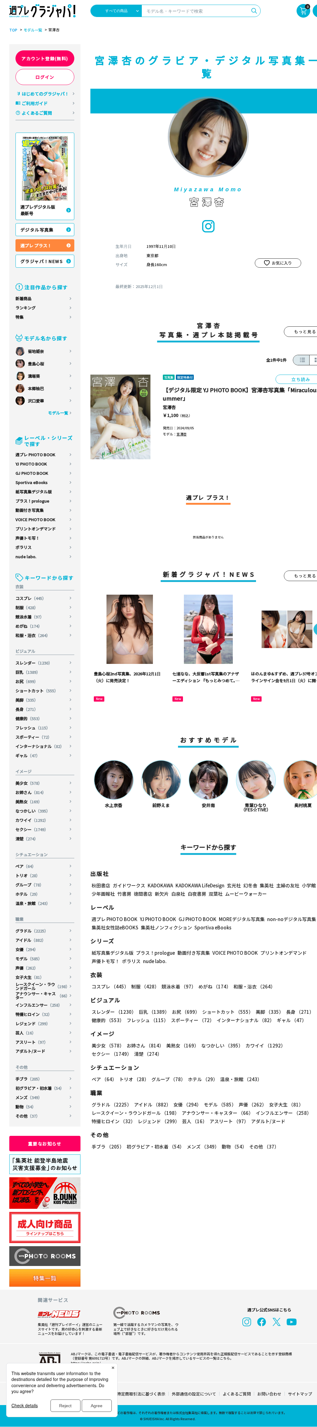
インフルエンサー (38, 1005)
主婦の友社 (287, 885)
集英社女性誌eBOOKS (115, 927)
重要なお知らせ (45, 1143)
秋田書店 (101, 885)
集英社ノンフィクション (166, 927)
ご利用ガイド (35, 103)
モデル (28, 959)
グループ (29, 885)
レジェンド (32, 1023)
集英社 (267, 885)
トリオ (27, 875)
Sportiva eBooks (31, 482)
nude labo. (25, 556)
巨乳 (27, 672)
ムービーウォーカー (246, 893)
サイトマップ (300, 1394)
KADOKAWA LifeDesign (200, 885)
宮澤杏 (169, 407)
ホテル (27, 894)
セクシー (31, 829)
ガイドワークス (129, 885)
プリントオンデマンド (35, 529)
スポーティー (33, 737)
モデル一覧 (33, 30)
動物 (25, 1107)
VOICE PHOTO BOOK (35, 519)
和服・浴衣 (32, 635)
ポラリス (23, 547)
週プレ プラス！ (36, 245)
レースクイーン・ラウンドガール (42, 986)
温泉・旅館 (32, 903)
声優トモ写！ (27, 538)
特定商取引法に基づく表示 (141, 1394)
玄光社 (234, 885)
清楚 (26, 839)
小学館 (309, 885)
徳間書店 (143, 893)
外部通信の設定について (194, 1394)
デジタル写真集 (37, 230)
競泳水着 (29, 617)
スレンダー (33, 663)
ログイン (44, 77)
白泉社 (178, 893)
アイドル (30, 940)
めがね (28, 626)
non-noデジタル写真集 (291, 919)
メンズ (28, 1097)
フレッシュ (32, 728)
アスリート (31, 1042)
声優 (26, 968)
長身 (26, 709)
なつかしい (32, 811)
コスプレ (30, 598)
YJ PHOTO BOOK (31, 464)
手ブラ (28, 1079)
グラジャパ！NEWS (41, 261)
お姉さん (30, 792)
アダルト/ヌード (30, 1051)
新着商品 (23, 298)
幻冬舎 (250, 885)
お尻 (26, 681)
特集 (19, 317)
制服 (26, 607)
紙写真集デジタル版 (33, 492)
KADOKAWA (160, 885)
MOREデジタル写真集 (242, 919)
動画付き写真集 (29, 510)
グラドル (31, 931)
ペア (25, 866)
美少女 (28, 783)
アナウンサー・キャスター (42, 995)
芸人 (25, 1033)
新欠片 (162, 893)
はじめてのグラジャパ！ (45, 93)
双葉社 (216, 893)
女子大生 (29, 977)
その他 (27, 1116)
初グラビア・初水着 (39, 1088)
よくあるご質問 (37, 112)
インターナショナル (39, 746)
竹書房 (124, 893)
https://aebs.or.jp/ (86, 1363)
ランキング (25, 308)
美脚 (26, 700)
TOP (13, 30)
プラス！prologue (32, 501)
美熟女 (28, 802)
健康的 (28, 718)
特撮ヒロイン (33, 1014)
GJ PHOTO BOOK (31, 473)
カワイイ (31, 820)
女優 (26, 949)
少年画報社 (103, 893)
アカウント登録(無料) (44, 58)
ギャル (27, 755)
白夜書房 (197, 893)
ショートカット (36, 691)
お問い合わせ (269, 1394)
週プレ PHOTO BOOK (35, 454)
